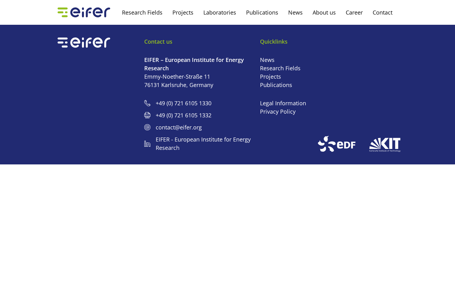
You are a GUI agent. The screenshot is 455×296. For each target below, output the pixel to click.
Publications (276, 85)
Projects (270, 76)
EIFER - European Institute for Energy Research (203, 143)
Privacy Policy (278, 111)
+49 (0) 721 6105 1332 (183, 115)
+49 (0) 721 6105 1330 (183, 103)
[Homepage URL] (84, 12)
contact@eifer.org (179, 127)
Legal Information (283, 103)
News (267, 59)
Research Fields (280, 68)
